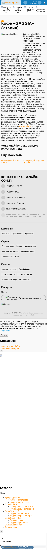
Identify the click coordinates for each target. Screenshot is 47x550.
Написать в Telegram (15, 203)
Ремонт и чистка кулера (26, 246)
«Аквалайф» (25, 126)
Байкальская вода (9, 279)
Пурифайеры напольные (21, 507)
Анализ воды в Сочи (10, 251)
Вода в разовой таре (19, 513)
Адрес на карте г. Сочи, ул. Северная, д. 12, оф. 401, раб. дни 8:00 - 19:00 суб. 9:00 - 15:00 (26, 215)
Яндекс (4, 292)
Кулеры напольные (19, 500)
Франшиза (29, 234)
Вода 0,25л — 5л (25, 274)
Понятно (4, 335)
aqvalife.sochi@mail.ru (16, 209)
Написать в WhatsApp (16, 197)
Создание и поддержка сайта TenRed (28, 314)
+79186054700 (12, 192)
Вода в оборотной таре (21, 516)
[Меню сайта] (2, 21)
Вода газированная (19, 522)
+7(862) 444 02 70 (14, 186)
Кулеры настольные (19, 502)
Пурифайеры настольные (22, 509)
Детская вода (24, 279)
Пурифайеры (24, 269)
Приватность (17, 234)
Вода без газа (16, 520)
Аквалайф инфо (27, 251)
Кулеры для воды (9, 269)
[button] (23, 493)
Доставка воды (8, 246)
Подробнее (5, 331)
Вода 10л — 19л (8, 274)
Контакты (5, 234)
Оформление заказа (10, 256)
